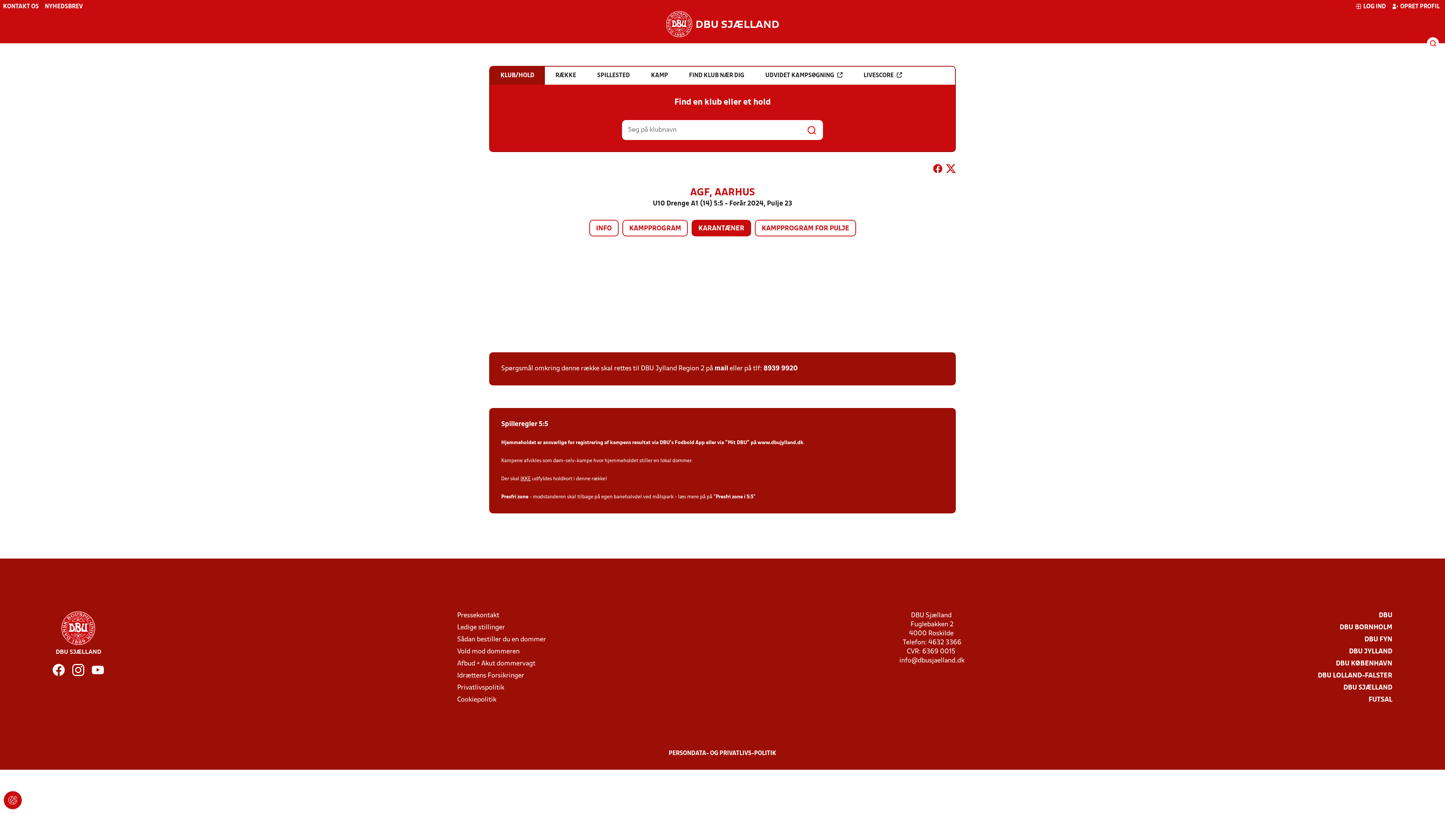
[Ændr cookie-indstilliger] (13, 800)
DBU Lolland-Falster (1355, 676)
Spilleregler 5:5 (524, 424)
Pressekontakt (478, 615)
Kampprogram (655, 228)
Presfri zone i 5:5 (734, 497)
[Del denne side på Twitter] (951, 170)
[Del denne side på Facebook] (937, 170)
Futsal (1380, 700)
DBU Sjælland (1367, 688)
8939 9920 (781, 368)
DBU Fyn (1378, 639)
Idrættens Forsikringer (490, 676)
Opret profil (1420, 6)
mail (721, 368)
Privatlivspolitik (480, 688)
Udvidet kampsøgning (799, 75)
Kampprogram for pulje (805, 228)
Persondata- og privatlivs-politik (722, 753)
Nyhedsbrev (64, 6)
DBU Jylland (1370, 652)
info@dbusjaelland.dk (931, 661)
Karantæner (721, 228)
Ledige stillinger (481, 627)
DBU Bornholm (1366, 627)
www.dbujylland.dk (780, 442)
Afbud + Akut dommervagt (496, 664)
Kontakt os (21, 6)
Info (604, 228)
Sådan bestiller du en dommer (501, 639)
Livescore (879, 75)
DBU (1385, 615)
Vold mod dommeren (488, 652)
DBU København (1364, 664)
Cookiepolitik (476, 700)
